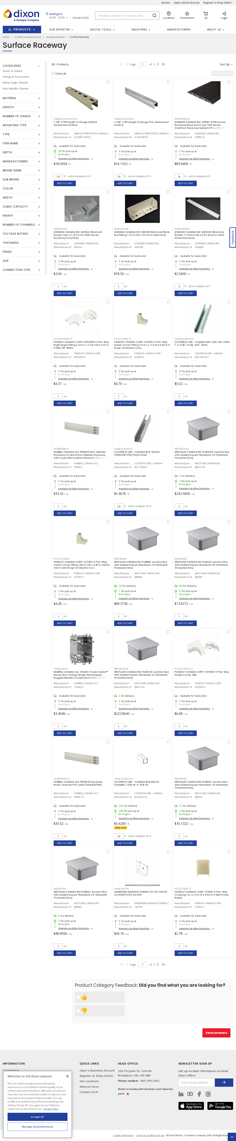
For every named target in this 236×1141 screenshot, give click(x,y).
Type (6, 134)
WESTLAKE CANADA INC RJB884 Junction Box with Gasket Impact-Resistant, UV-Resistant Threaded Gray (141, 564)
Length (8, 107)
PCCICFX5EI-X (122, 338)
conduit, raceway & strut (28, 37)
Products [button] (22, 29)
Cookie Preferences (123, 1135)
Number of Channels (19, 225)
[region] (37, 1104)
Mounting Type (15, 125)
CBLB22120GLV (123, 448)
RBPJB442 (181, 558)
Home (6, 37)
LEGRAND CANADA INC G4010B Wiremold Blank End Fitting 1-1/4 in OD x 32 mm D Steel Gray (142, 233)
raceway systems (55, 37)
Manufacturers (179, 29)
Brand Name (12, 171)
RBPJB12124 (121, 668)
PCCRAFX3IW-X (63, 338)
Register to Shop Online (217, 2)
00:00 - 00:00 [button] (57, 17)
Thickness (11, 243)
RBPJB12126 (182, 448)
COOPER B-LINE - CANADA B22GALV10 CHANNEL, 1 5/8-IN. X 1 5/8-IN (136, 783)
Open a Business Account (97, 1070)
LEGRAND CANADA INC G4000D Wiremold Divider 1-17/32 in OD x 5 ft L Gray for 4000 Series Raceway (199, 234)
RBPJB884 (120, 558)
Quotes (165, 2)
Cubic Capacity (15, 207)
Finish (7, 252)
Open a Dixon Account (186, 2)
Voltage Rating (15, 234)
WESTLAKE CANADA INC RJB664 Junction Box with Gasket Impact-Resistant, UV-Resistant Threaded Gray (80, 894)
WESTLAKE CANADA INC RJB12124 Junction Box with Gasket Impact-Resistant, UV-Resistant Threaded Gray (141, 674)
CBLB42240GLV (184, 338)
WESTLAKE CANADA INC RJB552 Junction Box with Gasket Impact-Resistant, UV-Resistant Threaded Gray (201, 784)
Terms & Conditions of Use (150, 1135)
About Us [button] (214, 29)
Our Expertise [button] (59, 29)
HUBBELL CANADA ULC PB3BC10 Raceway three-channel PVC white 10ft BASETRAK (78, 783)
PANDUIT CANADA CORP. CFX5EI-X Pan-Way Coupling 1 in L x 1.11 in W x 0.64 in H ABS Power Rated (202, 894)
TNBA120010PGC (124, 118)
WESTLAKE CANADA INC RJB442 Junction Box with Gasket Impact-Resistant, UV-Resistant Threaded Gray (201, 564)
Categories (12, 66)
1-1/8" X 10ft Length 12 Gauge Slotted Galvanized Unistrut (75, 123)
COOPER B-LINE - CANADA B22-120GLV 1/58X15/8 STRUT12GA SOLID (137, 453)
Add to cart (65, 183)
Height (8, 216)
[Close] (67, 1076)
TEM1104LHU (61, 668)
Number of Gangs (17, 116)
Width (8, 198)
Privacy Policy (50, 1108)
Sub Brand (11, 180)
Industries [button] (139, 29)
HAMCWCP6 (121, 888)
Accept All (37, 1116)
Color (8, 189)
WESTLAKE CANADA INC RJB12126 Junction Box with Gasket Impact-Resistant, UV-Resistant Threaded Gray (202, 454)
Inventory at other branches (73, 158)
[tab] (21, 66)
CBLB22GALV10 (123, 778)
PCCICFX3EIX (61, 558)
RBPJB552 (181, 778)
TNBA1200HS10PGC (65, 118)
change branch (80, 17)
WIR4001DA (60, 228)
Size (6, 261)
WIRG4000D (182, 228)
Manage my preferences (37, 1126)
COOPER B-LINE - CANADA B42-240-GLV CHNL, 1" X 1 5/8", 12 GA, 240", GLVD (202, 343)
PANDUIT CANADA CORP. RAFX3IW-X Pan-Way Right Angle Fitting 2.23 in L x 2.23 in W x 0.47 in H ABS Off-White (81, 344)
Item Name (10, 143)
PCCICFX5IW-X (184, 668)
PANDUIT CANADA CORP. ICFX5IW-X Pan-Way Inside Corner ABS (202, 673)
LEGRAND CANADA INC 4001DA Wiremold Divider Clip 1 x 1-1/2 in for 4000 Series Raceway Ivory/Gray (78, 234)
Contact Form (89, 1092)
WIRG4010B (121, 228)
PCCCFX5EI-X (183, 888)
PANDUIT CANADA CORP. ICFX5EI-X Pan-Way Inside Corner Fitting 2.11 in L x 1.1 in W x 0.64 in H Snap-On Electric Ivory (142, 344)
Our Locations (89, 1081)
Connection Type (16, 270)
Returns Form (89, 1086)
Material (9, 98)
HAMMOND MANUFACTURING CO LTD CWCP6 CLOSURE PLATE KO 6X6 (140, 893)
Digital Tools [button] (100, 29)
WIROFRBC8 (182, 118)
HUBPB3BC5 (61, 448)
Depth (7, 152)
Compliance (11, 1070)
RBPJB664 (60, 888)
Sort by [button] (225, 64)
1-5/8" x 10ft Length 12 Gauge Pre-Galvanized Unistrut (141, 123)
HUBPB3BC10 (62, 778)
